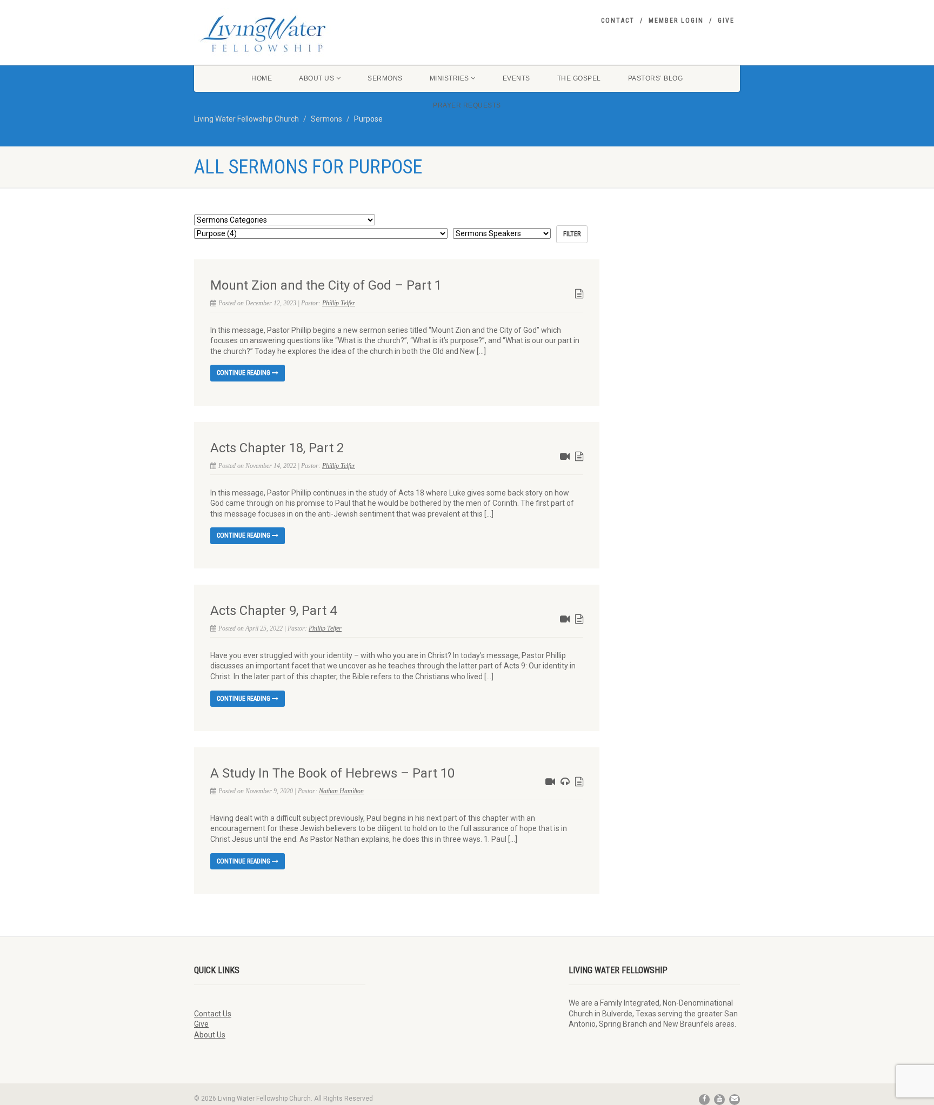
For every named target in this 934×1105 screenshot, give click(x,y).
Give (726, 20)
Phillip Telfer (338, 303)
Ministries (449, 78)
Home (261, 78)
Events (516, 78)
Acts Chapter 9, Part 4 (273, 610)
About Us (316, 78)
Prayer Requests (467, 105)
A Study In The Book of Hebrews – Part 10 (332, 773)
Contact (618, 20)
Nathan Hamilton (341, 791)
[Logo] (279, 33)
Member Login (676, 20)
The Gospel (579, 78)
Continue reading (244, 373)
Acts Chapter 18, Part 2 (277, 448)
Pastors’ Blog (655, 78)
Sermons (385, 78)
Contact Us (212, 1013)
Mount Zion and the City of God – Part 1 (326, 285)
